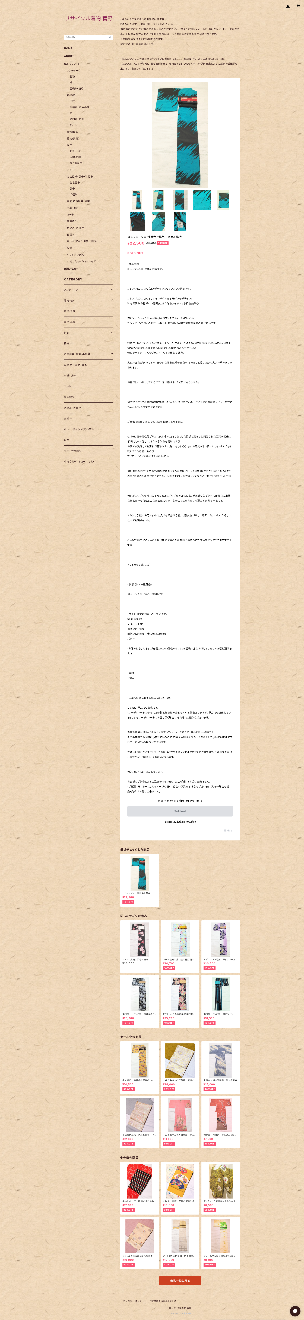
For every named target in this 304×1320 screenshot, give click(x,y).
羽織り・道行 (77, 88)
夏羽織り (72, 221)
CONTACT (71, 269)
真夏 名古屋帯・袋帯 (78, 201)
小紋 (72, 101)
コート (70, 214)
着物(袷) (72, 95)
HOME (68, 48)
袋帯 (72, 188)
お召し (73, 125)
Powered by (176, 1313)
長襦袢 (71, 234)
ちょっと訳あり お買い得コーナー (85, 241)
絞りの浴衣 (76, 163)
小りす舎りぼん (75, 254)
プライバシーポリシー (133, 1301)
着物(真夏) (73, 138)
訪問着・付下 (77, 119)
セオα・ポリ (76, 151)
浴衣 (69, 145)
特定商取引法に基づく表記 (163, 1301)
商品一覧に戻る (180, 1281)
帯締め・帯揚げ (75, 227)
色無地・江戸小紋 (79, 107)
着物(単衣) (73, 131)
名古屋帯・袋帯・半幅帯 (80, 176)
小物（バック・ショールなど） (82, 261)
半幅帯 (73, 194)
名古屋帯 (75, 182)
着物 (72, 76)
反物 (69, 247)
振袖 (69, 169)
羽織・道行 (73, 207)
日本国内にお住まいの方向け (180, 821)
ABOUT (69, 56)
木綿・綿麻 (75, 157)
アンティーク (74, 70)
